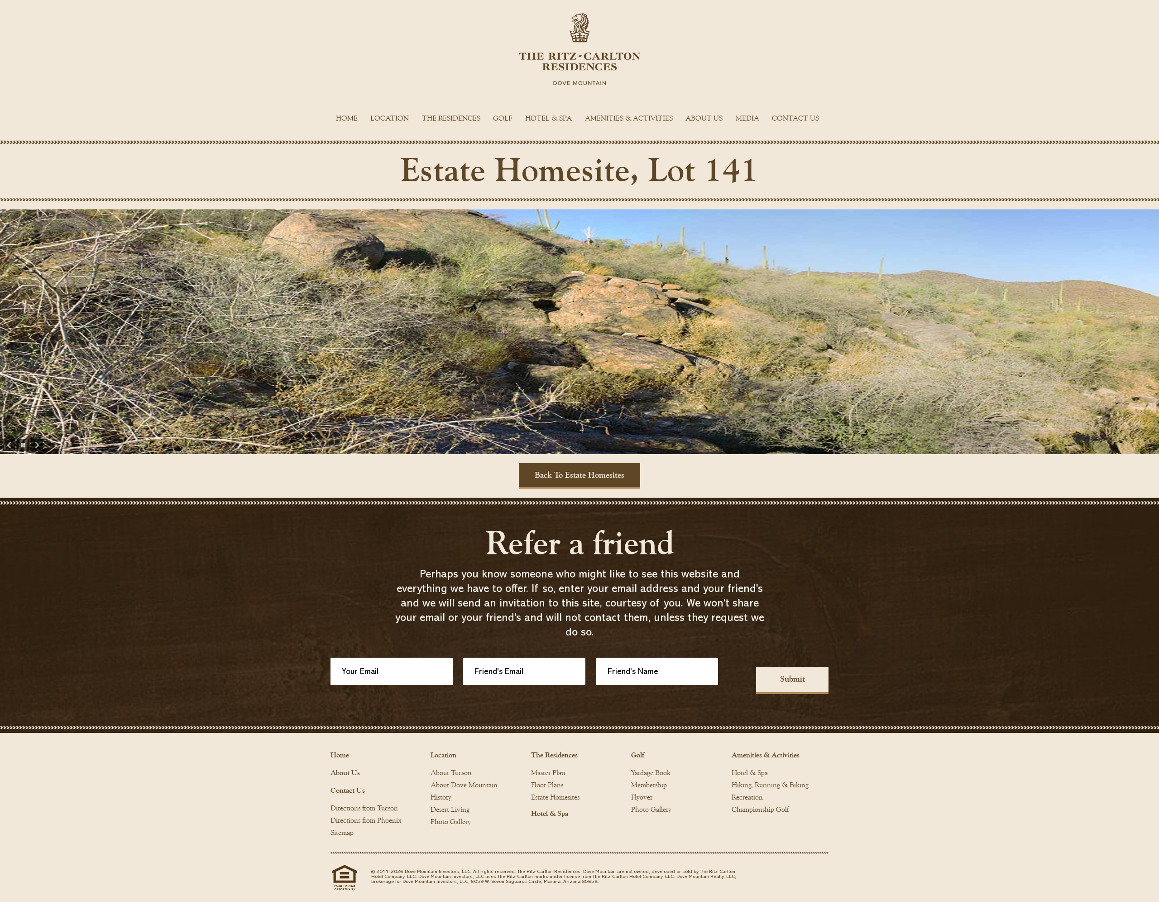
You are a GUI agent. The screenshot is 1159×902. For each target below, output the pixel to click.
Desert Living (450, 809)
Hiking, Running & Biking (770, 785)
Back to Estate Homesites (579, 475)
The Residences (451, 118)
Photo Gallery (451, 821)
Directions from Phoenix (366, 820)
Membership (649, 785)
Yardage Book (650, 772)
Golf (502, 118)
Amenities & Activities (629, 118)
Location (389, 118)
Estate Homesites (555, 797)
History (441, 797)
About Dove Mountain (464, 785)
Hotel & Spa (548, 118)
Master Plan (548, 772)
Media (747, 118)
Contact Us (795, 118)
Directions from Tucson (364, 808)
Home (347, 118)
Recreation (747, 797)
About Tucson (451, 772)
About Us (704, 118)
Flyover (641, 797)
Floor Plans (547, 785)
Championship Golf (760, 809)
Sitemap (342, 832)
